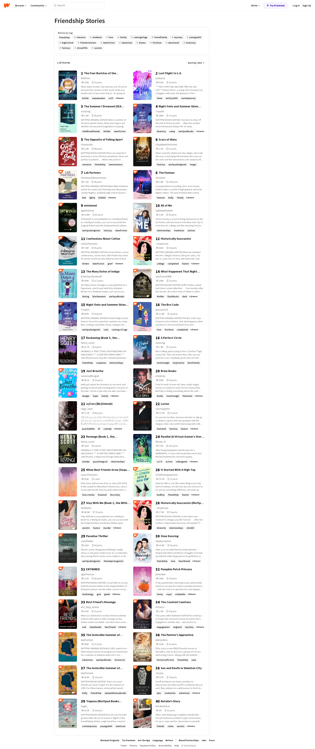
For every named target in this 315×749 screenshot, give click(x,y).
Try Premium (277, 5)
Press (212, 740)
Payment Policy (148, 745)
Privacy (133, 745)
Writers (169, 740)
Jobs (203, 740)
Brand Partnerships (189, 740)
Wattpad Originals (109, 740)
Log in (296, 5)
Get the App (144, 740)
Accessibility (165, 745)
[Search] (55, 5)
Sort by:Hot (195, 62)
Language (158, 740)
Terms (123, 745)
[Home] (7, 5)
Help (176, 745)
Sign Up (306, 5)
